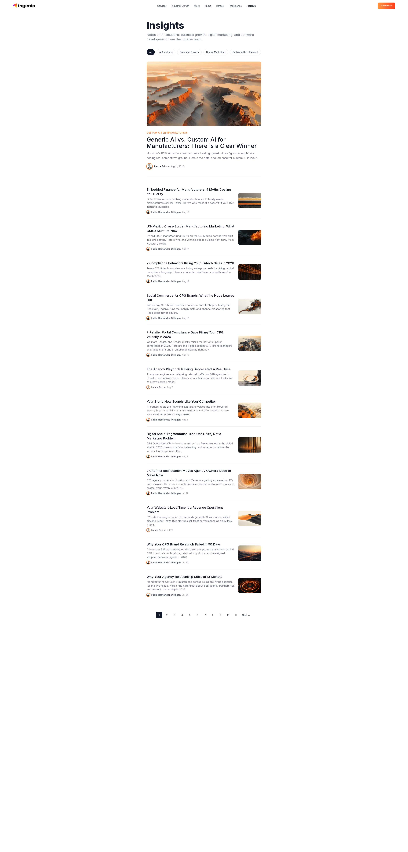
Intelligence (236, 5)
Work (197, 5)
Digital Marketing (215, 52)
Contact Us (386, 5)
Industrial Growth (180, 5)
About (208, 5)
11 (236, 615)
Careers (220, 5)
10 (228, 615)
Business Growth (189, 52)
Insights (251, 5)
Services (162, 5)
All (150, 52)
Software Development (245, 52)
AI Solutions (166, 52)
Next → (246, 615)
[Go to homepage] (24, 6)
